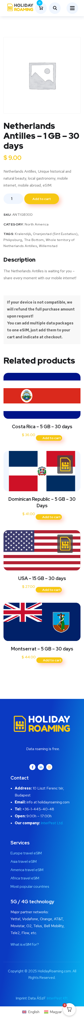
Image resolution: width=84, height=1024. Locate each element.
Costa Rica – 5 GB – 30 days (42, 427)
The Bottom (34, 240)
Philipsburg (13, 240)
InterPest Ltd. (52, 823)
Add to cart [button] (51, 438)
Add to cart (41, 199)
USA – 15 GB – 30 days (42, 578)
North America (37, 224)
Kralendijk (23, 234)
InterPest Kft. (57, 998)
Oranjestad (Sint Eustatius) (55, 234)
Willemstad (48, 246)
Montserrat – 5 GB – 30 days (42, 649)
